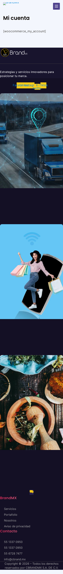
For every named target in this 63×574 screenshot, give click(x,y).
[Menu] (56, 6)
